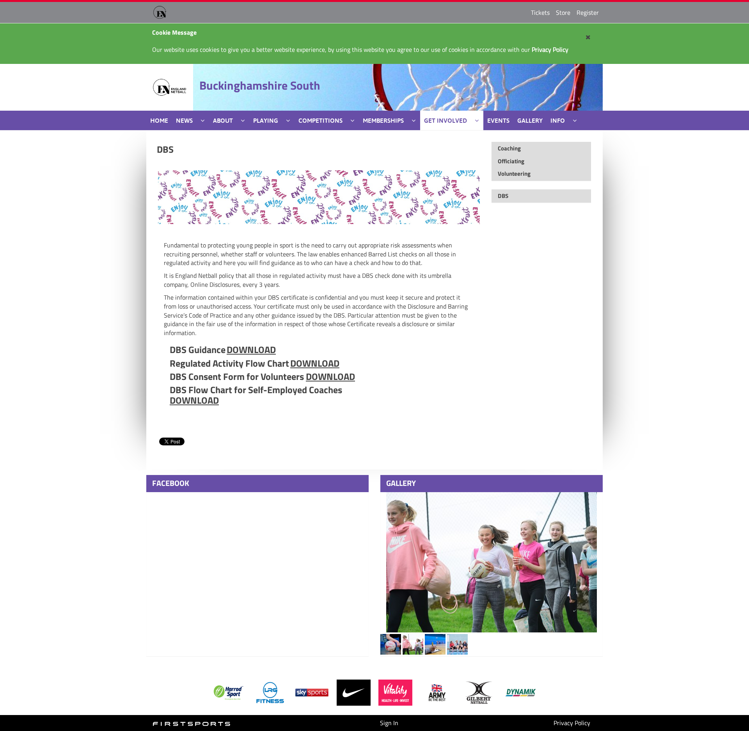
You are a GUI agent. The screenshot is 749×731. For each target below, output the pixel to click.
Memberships (383, 120)
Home (159, 120)
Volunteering (514, 173)
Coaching (509, 148)
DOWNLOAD (251, 350)
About (223, 120)
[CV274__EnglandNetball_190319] (457, 643)
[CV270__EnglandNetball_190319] (491, 562)
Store (563, 12)
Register (588, 12)
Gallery (530, 120)
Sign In (389, 722)
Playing (265, 120)
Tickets (540, 12)
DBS (165, 149)
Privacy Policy (572, 722)
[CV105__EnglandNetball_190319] (413, 643)
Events (498, 120)
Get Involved (445, 120)
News (184, 120)
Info (557, 120)
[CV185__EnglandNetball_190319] (390, 643)
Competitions (320, 120)
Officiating (511, 161)
